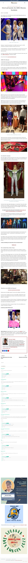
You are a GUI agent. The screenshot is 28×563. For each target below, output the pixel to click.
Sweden (17, 6)
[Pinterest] (16, 0)
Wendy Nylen (6, 374)
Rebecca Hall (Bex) (7, 398)
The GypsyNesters (7, 386)
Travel (19, 6)
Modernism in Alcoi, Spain (23, 356)
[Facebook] (10, 0)
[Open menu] (3, 2)
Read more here (21, 344)
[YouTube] (14, 0)
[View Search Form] (24, 2)
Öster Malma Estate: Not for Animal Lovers (6, 357)
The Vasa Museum (19, 211)
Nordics (14, 6)
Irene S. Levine (6, 457)
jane (5, 446)
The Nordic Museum (12, 211)
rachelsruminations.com (6, 348)
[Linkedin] (17, 0)
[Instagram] (13, 0)
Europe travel (10, 6)
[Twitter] (11, 0)
